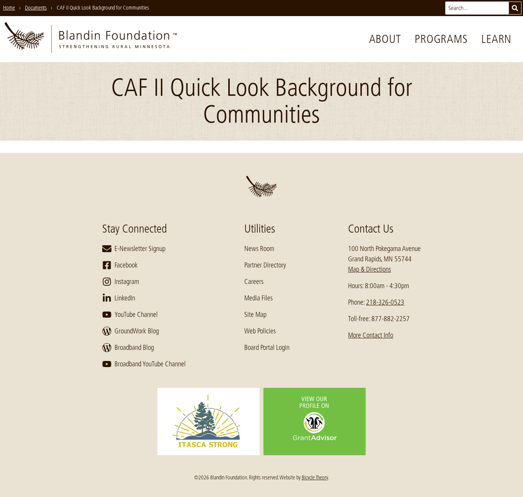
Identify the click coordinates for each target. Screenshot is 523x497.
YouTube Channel (136, 314)
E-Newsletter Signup (139, 248)
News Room (259, 248)
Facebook (126, 265)
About (385, 39)
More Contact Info (370, 335)
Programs (441, 39)
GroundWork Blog (136, 331)
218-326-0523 (385, 302)
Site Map (255, 314)
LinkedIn (124, 298)
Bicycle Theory (315, 477)
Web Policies (260, 331)
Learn (496, 39)
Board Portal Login (266, 347)
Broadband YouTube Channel (150, 364)
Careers (253, 281)
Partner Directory (265, 265)
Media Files (258, 298)
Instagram (126, 281)
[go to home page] (91, 39)
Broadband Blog (134, 347)
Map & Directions (369, 269)
